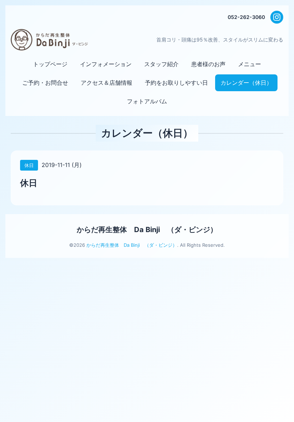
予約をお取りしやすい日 (176, 82)
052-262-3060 (246, 17)
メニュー (249, 64)
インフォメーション (106, 64)
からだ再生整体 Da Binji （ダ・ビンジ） (147, 229)
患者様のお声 (208, 64)
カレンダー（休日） (246, 82)
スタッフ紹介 (161, 64)
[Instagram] (276, 17)
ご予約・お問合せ (45, 82)
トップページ (50, 64)
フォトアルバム (147, 101)
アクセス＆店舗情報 (106, 82)
